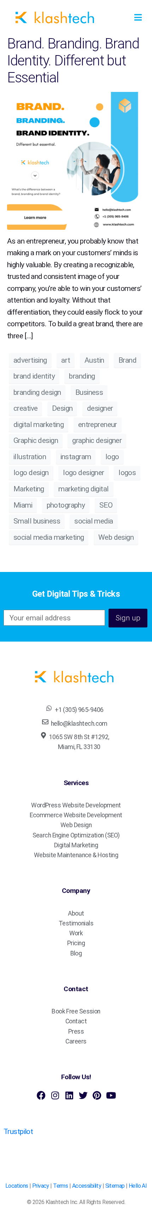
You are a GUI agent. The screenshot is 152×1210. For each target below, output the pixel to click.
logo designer (83, 472)
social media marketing (48, 537)
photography (66, 505)
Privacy (40, 1185)
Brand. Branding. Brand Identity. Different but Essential (73, 60)
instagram (75, 456)
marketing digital (83, 489)
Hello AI (138, 1185)
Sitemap (115, 1185)
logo (112, 456)
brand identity (34, 376)
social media (93, 521)
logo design (31, 472)
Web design (116, 537)
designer (100, 408)
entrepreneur (97, 424)
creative (25, 408)
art (65, 360)
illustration (29, 456)
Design (62, 408)
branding (82, 376)
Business (89, 392)
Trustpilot (18, 1131)
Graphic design (35, 440)
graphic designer (97, 440)
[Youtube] (110, 1095)
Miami (22, 505)
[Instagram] (55, 1095)
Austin (94, 360)
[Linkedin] (69, 1095)
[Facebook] (41, 1095)
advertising (30, 360)
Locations (16, 1185)
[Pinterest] (97, 1095)
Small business (36, 521)
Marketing (28, 489)
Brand (127, 360)
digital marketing (38, 424)
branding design (37, 392)
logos (127, 472)
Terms (60, 1185)
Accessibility (86, 1185)
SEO (105, 505)
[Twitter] (82, 1095)
